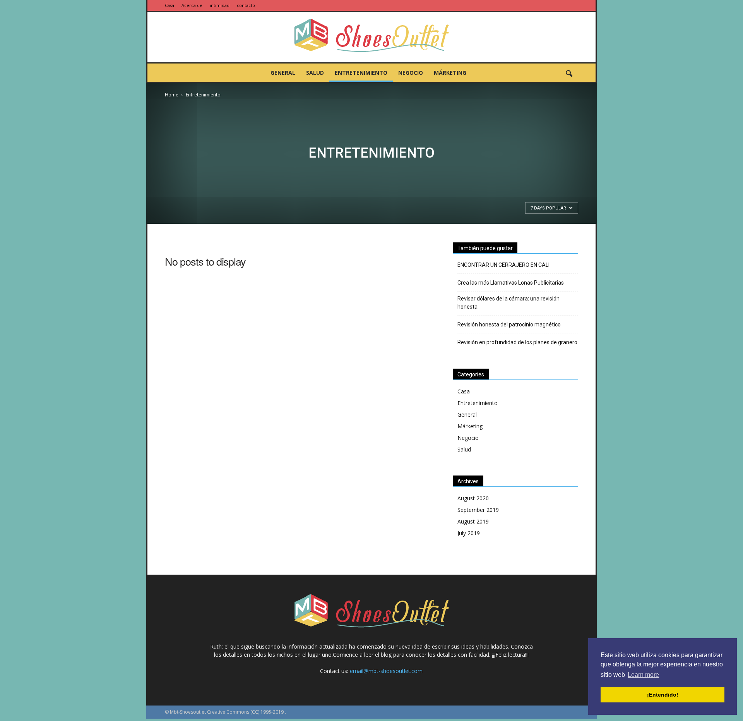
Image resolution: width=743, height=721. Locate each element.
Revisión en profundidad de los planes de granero (517, 342)
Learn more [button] (643, 674)
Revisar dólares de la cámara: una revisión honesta (508, 302)
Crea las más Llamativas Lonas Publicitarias (510, 283)
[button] (569, 74)
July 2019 (468, 533)
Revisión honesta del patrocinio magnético (509, 324)
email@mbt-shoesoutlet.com (386, 671)
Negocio (410, 72)
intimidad (219, 5)
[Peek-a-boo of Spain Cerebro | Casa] (371, 38)
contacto (246, 5)
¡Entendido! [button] (662, 695)
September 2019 (478, 509)
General (282, 72)
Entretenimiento (361, 72)
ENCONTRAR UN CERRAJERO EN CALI (503, 265)
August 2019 (473, 521)
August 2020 (473, 498)
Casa (169, 5)
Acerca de (191, 5)
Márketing (450, 72)
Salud (315, 72)
